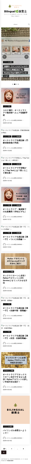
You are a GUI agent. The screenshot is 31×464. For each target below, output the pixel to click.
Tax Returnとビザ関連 (8, 271)
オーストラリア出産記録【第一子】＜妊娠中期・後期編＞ (15, 309)
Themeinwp (10, 460)
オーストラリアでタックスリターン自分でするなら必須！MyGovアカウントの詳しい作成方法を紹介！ (15, 378)
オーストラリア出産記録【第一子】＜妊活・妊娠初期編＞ (15, 336)
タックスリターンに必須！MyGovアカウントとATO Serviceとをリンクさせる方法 (15, 279)
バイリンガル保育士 (8, 62)
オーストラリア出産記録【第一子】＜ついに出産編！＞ (15, 238)
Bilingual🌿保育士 (15, 11)
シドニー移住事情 (17, 136)
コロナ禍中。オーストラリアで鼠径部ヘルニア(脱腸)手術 (15, 112)
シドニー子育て (7, 106)
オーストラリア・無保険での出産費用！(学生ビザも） (15, 210)
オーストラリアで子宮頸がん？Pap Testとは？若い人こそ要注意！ (15, 170)
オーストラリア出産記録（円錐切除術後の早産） (15, 141)
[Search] (29, 24)
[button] (15, 24)
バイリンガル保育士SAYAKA (14, 120)
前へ (4, 449)
